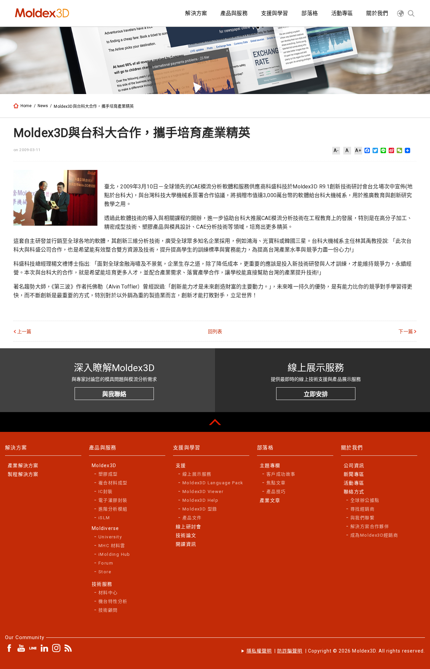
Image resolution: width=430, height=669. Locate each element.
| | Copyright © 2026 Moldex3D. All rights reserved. (336, 651)
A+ (358, 150)
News (43, 105)
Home (26, 105)
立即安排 (316, 394)
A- (336, 150)
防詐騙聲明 (289, 651)
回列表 (215, 331)
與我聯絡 (114, 394)
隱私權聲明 (259, 651)
